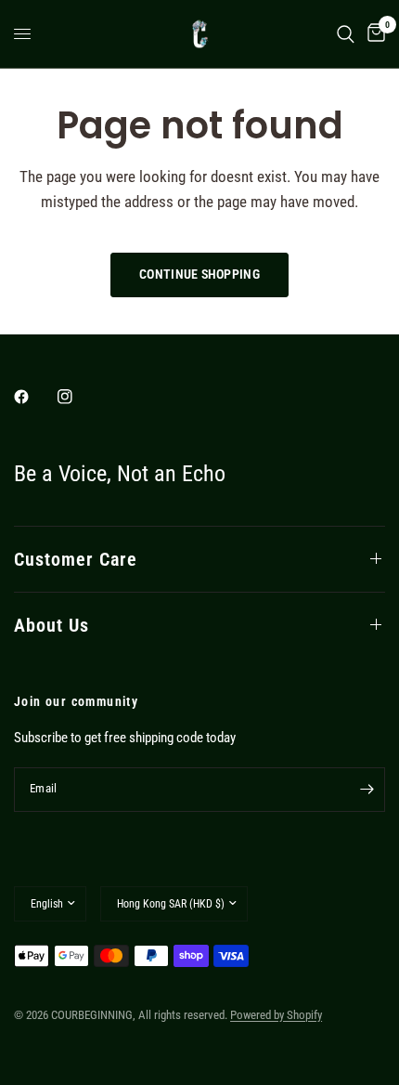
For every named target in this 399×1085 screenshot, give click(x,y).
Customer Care (75, 559)
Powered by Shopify (276, 1015)
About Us (51, 625)
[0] (373, 34)
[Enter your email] (366, 789)
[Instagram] (78, 396)
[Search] (345, 34)
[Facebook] (34, 396)
